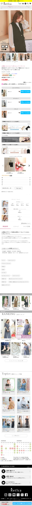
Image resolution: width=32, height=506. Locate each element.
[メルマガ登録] (16, 482)
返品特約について (26, 223)
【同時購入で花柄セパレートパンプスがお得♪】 (11, 133)
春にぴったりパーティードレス (15, 278)
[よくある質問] (16, 477)
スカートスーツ (11, 260)
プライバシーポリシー (17, 500)
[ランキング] (23, 4)
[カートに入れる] (25, 91)
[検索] (28, 4)
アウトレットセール (6, 263)
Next (30, 31)
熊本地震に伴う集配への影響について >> (16, 0)
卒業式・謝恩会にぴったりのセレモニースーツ (18, 281)
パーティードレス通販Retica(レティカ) (9, 6)
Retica (3, 266)
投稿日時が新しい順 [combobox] (6, 188)
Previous (2, 31)
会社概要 (2, 498)
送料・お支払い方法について (13, 498)
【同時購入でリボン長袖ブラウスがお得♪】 (10, 144)
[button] (3, 165)
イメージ (16, 226)
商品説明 (5, 226)
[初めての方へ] (16, 471)
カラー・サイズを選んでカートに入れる (22, 503)
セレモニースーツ (21, 6)
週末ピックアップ (5, 285)
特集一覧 (4, 278)
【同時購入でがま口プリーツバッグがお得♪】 (11, 121)
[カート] (30, 4)
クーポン (4, 272)
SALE (3, 269)
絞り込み (19, 188)
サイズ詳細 (26, 226)
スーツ (3, 260)
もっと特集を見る (15, 435)
